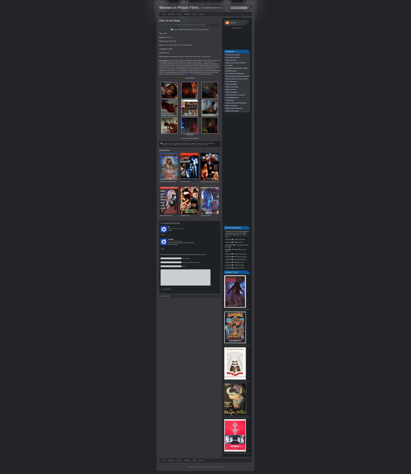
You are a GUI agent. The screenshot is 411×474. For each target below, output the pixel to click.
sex (197, 145)
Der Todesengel (189, 74)
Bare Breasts (166, 143)
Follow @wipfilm (237, 28)
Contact (201, 14)
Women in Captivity (231, 105)
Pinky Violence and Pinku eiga (235, 73)
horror (170, 145)
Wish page (187, 14)
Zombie (206, 145)
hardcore (165, 145)
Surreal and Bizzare (232, 92)
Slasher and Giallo (231, 84)
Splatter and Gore (231, 89)
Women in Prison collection (234, 108)
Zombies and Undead (199, 24)
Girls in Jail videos (231, 60)
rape (193, 145)
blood (172, 143)
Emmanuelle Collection (233, 57)
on (178, 228)
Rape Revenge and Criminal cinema (236, 79)
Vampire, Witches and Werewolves (236, 103)
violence (200, 145)
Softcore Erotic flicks (232, 87)
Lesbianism (183, 145)
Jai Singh (170, 239)
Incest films (229, 65)
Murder (190, 145)
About (194, 14)
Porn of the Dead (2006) (190, 138)
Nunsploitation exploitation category (237, 68)
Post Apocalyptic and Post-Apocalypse (237, 76)
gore (213, 143)
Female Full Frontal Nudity (203, 143)
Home (163, 14)
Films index (171, 14)
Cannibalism (178, 143)
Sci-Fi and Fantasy (231, 81)
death (184, 143)
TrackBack (165, 296)
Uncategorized (230, 100)
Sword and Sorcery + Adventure (235, 95)
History (179, 14)
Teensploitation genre (232, 97)
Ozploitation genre (231, 71)
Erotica (189, 143)
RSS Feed (232, 23)
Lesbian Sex (176, 145)
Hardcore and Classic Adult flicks (185, 24)
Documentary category (233, 55)
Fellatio (193, 143)
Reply (162, 234)
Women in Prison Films (179, 7)
